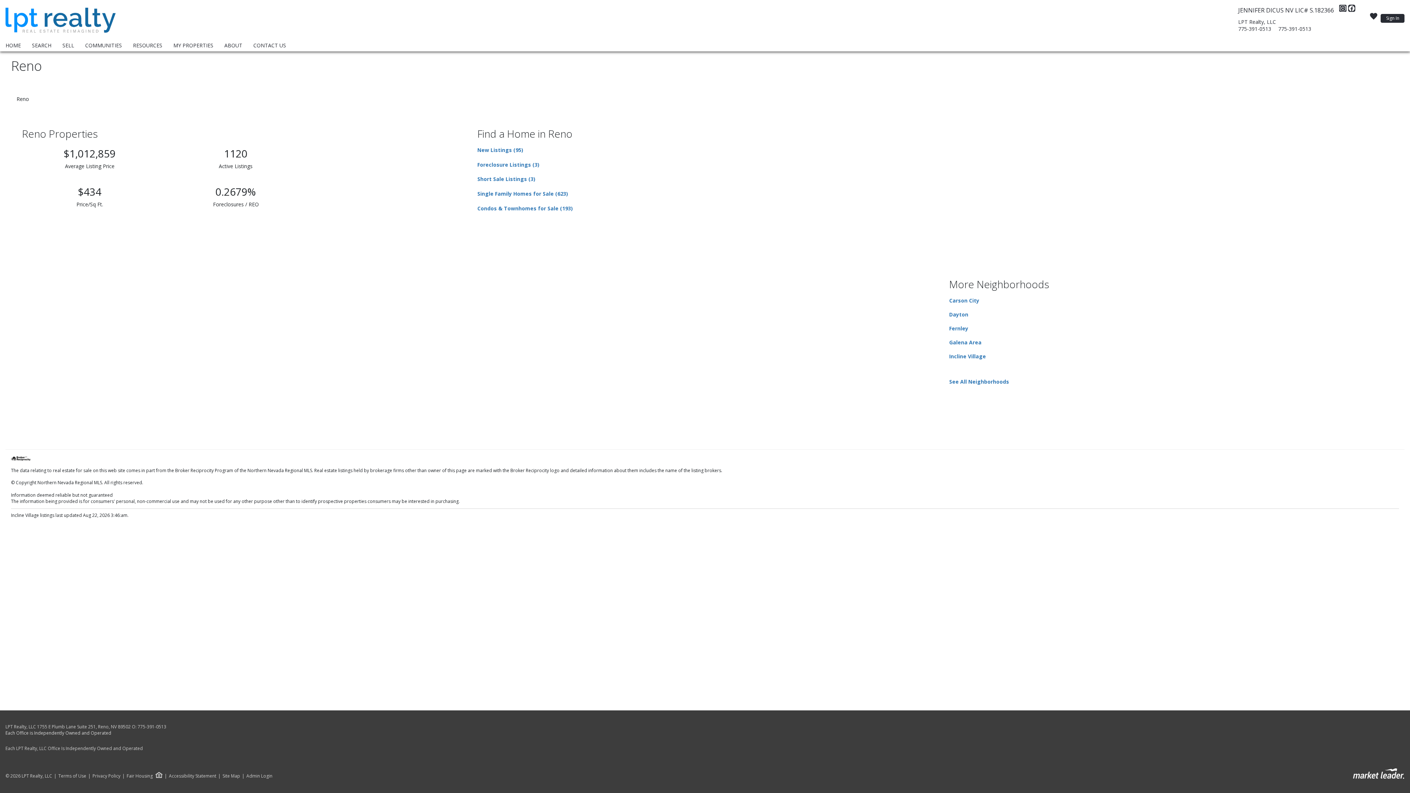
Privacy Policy (106, 776)
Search (41, 45)
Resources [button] (147, 45)
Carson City (964, 300)
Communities (103, 45)
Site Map (231, 776)
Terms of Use (72, 776)
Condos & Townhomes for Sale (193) (525, 208)
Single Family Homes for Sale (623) (522, 193)
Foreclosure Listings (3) (508, 164)
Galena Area (965, 342)
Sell (68, 45)
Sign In (1392, 18)
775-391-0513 (1254, 28)
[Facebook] (1351, 10)
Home (13, 45)
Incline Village (967, 356)
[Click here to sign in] (1373, 18)
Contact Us (269, 45)
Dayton (958, 314)
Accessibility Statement (192, 776)
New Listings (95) (500, 149)
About (233, 45)
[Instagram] (1343, 10)
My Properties (193, 45)
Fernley (958, 328)
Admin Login (259, 776)
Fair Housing (140, 776)
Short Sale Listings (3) (506, 178)
